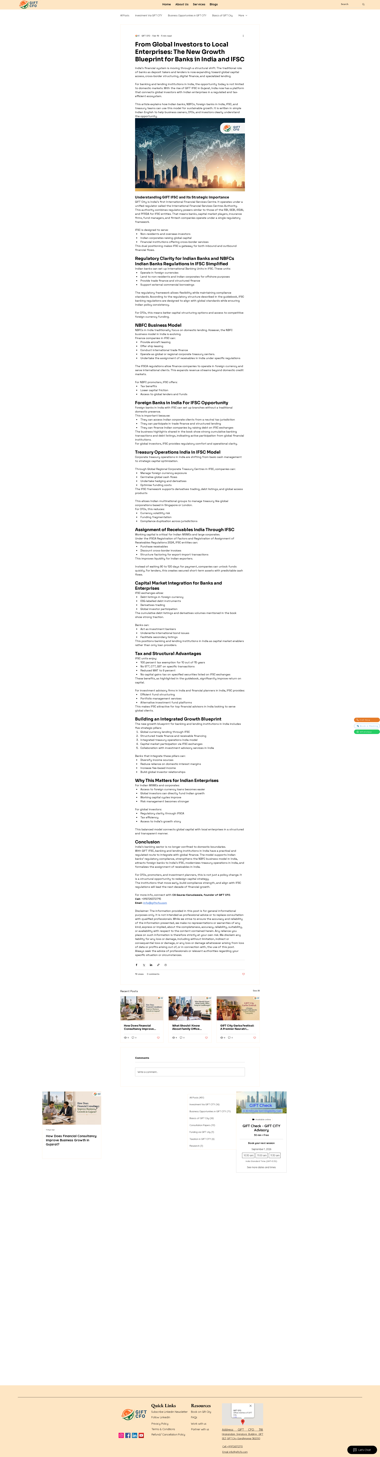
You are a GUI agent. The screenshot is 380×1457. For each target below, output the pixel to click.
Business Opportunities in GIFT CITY (187, 15)
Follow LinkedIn (161, 1417)
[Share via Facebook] (136, 964)
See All (256, 990)
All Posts (124, 15)
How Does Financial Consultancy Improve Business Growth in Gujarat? (139, 1027)
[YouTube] (141, 1435)
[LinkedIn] (134, 1435)
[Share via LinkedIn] (151, 964)
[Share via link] (158, 964)
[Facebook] (127, 1435)
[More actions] (243, 36)
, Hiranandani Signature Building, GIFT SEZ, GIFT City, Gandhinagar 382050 (242, 1434)
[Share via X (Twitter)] (143, 964)
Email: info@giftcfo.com (235, 1451)
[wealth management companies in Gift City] (190, 1008)
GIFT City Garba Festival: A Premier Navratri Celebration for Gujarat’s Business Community (237, 1027)
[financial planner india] (141, 1008)
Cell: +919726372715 (232, 1446)
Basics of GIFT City (222, 15)
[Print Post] (165, 964)
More (241, 15)
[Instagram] (121, 1435)
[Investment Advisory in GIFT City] (238, 1008)
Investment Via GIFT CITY (148, 15)
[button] (199, 4)
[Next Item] (96, 1108)
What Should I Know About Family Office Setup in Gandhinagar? (188, 1027)
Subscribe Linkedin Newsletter (169, 1412)
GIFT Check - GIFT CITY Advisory (261, 1128)
